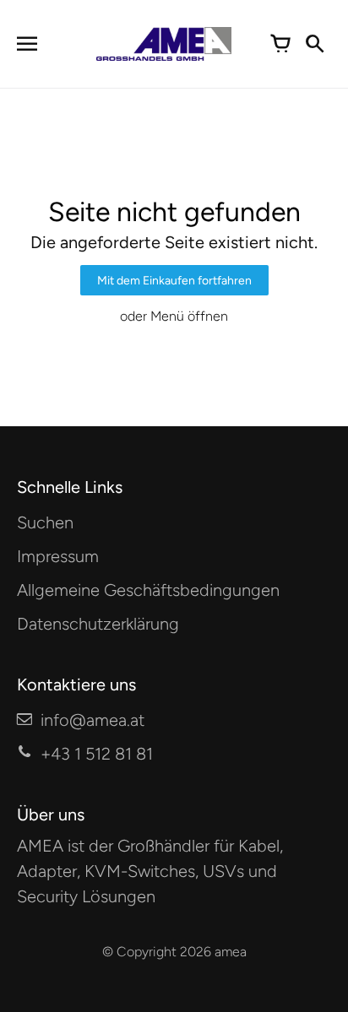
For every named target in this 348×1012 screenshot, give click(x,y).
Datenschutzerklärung (98, 624)
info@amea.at (92, 720)
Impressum (58, 556)
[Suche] (314, 43)
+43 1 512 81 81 (97, 754)
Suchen (45, 522)
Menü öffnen (189, 316)
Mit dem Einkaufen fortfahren (174, 280)
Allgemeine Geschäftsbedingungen (148, 590)
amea (231, 952)
